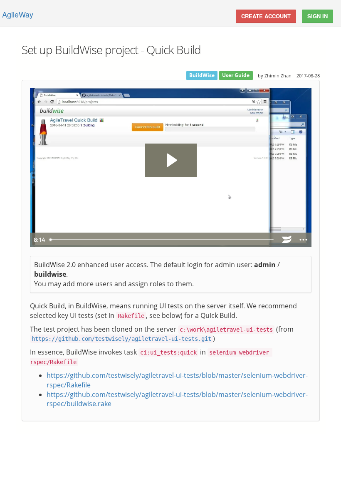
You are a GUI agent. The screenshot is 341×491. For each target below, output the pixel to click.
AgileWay (17, 14)
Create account (266, 16)
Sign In (317, 16)
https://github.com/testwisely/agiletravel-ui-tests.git (121, 338)
